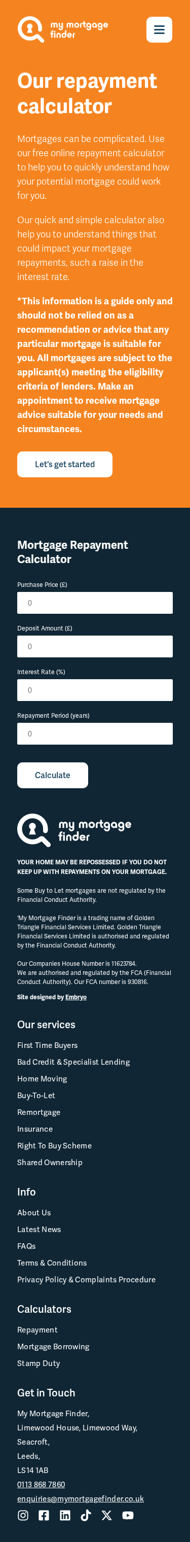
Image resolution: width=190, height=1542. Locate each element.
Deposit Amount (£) (44, 628)
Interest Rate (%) (41, 672)
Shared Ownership (50, 1163)
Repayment (37, 1330)
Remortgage (38, 1112)
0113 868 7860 (41, 1485)
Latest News (39, 1229)
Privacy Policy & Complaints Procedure (86, 1280)
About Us (34, 1213)
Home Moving (42, 1079)
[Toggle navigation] (159, 30)
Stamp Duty (38, 1363)
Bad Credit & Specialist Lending (73, 1062)
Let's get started (65, 464)
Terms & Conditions (52, 1263)
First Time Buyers (47, 1045)
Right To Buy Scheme (54, 1146)
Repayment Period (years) (53, 716)
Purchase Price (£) (42, 585)
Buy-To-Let (36, 1096)
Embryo (76, 997)
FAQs (26, 1246)
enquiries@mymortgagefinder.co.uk (80, 1499)
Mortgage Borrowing (53, 1347)
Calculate (52, 775)
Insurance (35, 1129)
